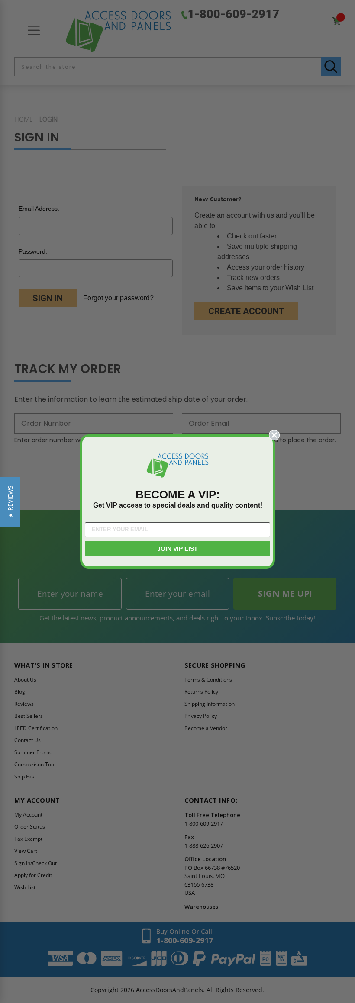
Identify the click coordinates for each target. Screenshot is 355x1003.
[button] (10, 502)
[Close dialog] (274, 435)
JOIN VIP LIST (177, 548)
